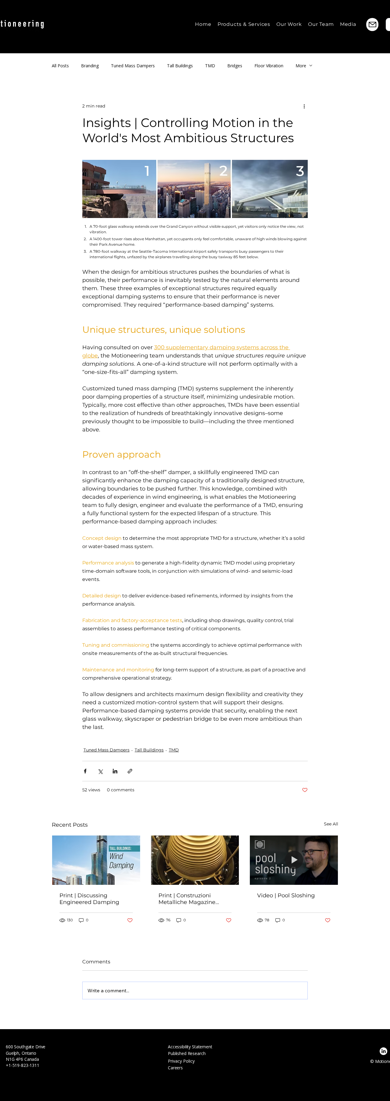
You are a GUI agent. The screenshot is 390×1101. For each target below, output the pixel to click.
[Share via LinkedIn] (115, 771)
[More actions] (304, 106)
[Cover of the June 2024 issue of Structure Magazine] (96, 860)
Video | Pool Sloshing (286, 895)
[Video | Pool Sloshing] (294, 860)
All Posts (60, 65)
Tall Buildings (180, 65)
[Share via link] (130, 771)
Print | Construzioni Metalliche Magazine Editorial (186, 899)
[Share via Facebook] (85, 771)
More (301, 65)
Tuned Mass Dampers (133, 65)
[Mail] (372, 24)
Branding (90, 65)
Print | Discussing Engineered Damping (89, 899)
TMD (210, 65)
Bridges (234, 65)
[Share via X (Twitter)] (100, 771)
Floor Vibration (268, 65)
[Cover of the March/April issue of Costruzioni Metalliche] (195, 860)
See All (331, 824)
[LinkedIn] (383, 1051)
